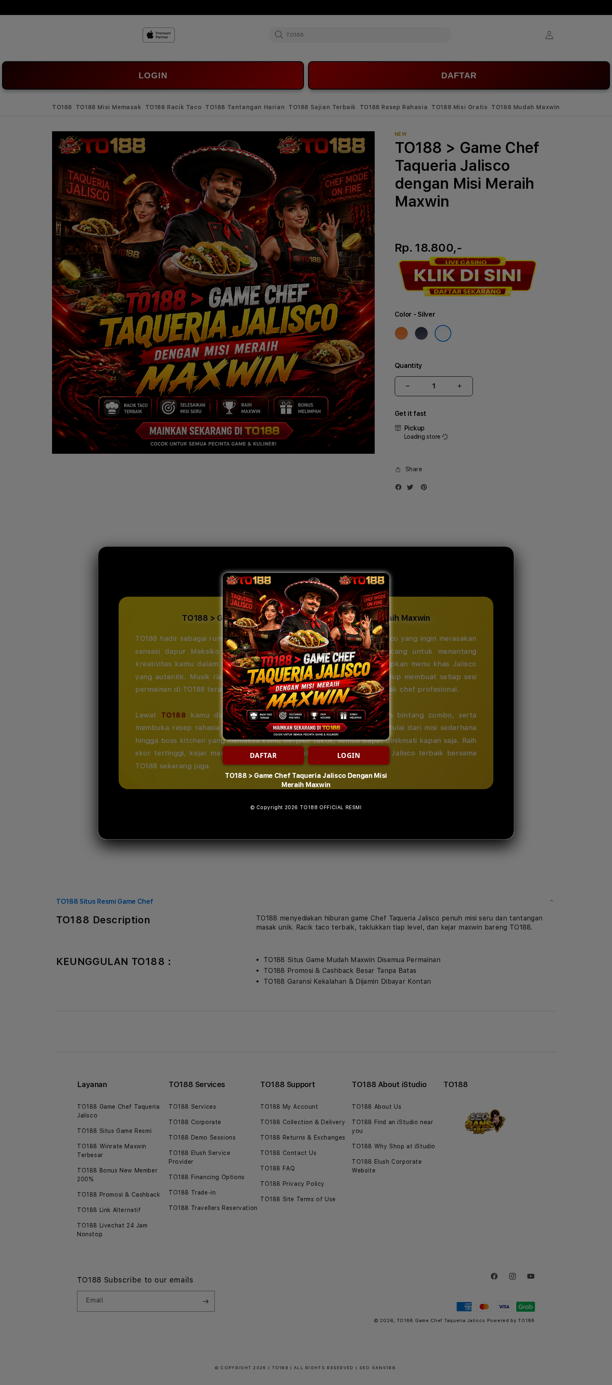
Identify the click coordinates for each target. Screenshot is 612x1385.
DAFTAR (263, 755)
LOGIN (349, 755)
